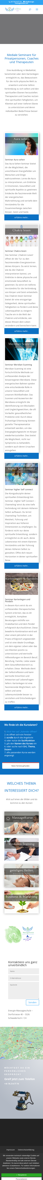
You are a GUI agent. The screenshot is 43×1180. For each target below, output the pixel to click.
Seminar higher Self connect (19, 489)
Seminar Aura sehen (15, 159)
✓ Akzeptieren (21, 1175)
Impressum (10, 1150)
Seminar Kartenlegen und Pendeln (17, 600)
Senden (32, 1002)
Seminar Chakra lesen (15, 251)
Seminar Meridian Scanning (18, 364)
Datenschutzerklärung (26, 1150)
